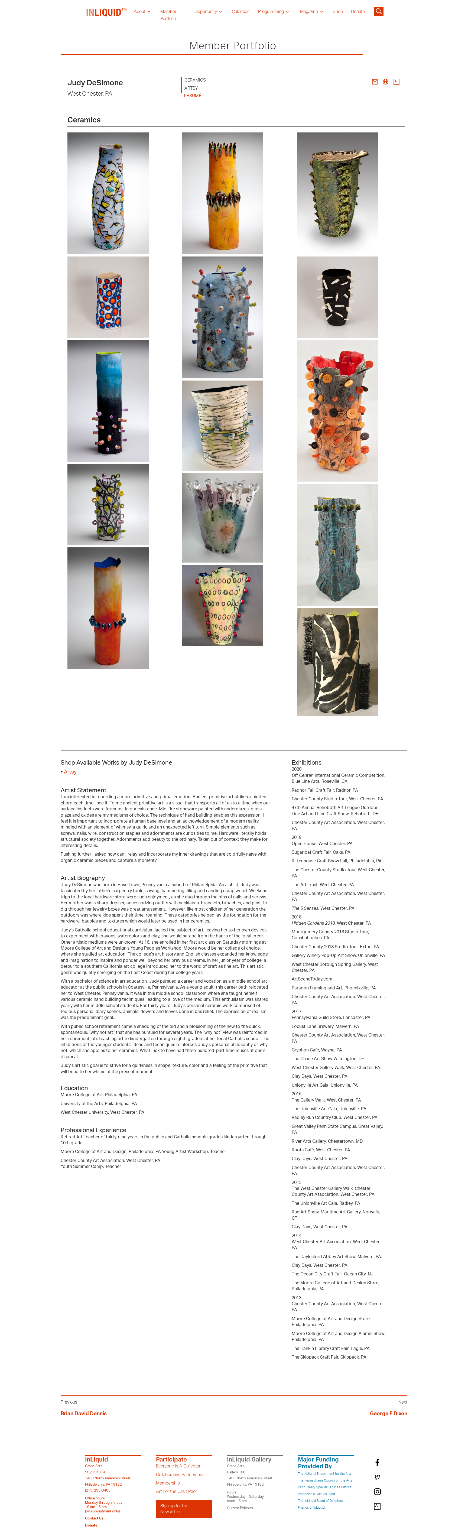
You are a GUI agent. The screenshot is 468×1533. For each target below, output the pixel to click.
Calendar (240, 11)
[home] (106, 15)
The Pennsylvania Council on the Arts (325, 1480)
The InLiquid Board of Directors (320, 1500)
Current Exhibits (240, 1508)
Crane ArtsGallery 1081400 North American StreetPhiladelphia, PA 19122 (249, 1475)
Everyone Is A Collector (178, 1466)
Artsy (70, 772)
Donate (358, 11)
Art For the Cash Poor (176, 1491)
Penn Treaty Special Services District (324, 1487)
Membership (168, 1483)
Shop (338, 11)
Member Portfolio (168, 15)
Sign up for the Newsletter (174, 1509)
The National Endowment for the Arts (325, 1473)
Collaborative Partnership (179, 1475)
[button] (142, 12)
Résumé (193, 96)
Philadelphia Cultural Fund (316, 1494)
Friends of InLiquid (311, 1507)
